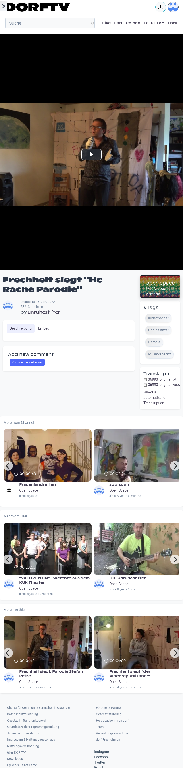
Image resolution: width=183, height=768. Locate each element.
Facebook (102, 757)
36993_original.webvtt (165, 385)
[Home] (77, 7)
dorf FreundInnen (108, 740)
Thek (173, 23)
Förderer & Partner (109, 708)
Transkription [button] (159, 374)
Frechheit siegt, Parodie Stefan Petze (51, 673)
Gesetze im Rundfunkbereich (27, 721)
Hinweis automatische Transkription (154, 397)
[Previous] (8, 466)
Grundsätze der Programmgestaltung (33, 727)
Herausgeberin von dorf (112, 721)
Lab (118, 23)
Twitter (99, 762)
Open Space (160, 283)
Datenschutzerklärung (22, 714)
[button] (160, 7)
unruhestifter (44, 312)
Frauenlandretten (37, 484)
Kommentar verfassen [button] (27, 362)
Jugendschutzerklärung (23, 733)
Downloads (15, 759)
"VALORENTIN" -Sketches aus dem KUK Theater (54, 580)
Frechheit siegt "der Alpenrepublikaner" (129, 673)
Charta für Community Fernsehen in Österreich (39, 708)
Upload (133, 23)
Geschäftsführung (108, 714)
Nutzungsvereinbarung (23, 746)
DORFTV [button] (152, 23)
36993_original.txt (162, 379)
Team (100, 727)
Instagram (102, 752)
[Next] (175, 466)
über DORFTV (16, 752)
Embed (43, 328)
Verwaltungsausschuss (112, 733)
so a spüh (119, 484)
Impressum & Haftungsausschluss (31, 740)
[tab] (21, 328)
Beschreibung (21, 328)
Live (106, 23)
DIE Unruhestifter (127, 578)
